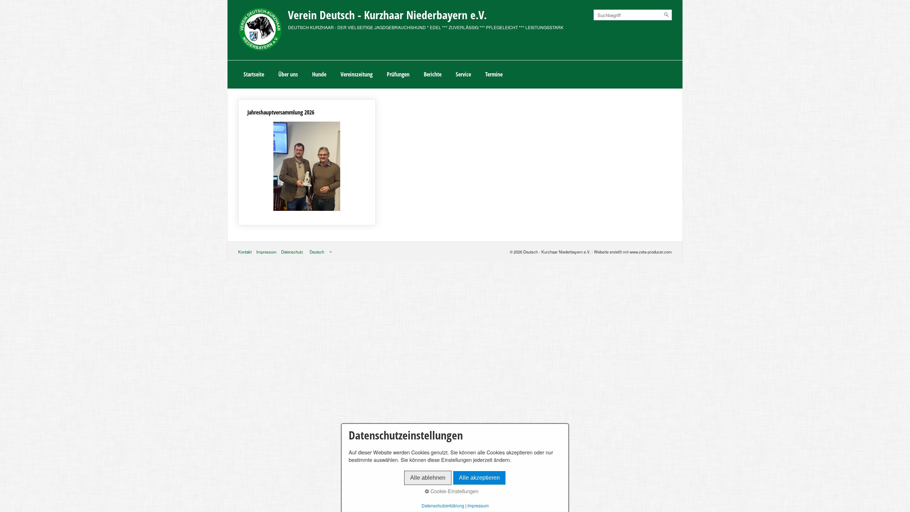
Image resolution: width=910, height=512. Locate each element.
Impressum (266, 252)
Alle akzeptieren (479, 478)
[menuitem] (253, 74)
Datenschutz (292, 252)
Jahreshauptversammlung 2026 (307, 162)
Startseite (253, 74)
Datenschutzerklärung (443, 505)
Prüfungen (398, 74)
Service (463, 74)
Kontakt (245, 252)
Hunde (319, 74)
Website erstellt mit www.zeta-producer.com (633, 252)
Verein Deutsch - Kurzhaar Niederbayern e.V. (387, 14)
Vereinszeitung (357, 74)
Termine (494, 74)
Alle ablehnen (427, 478)
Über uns (288, 74)
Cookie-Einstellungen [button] (453, 491)
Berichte (432, 74)
